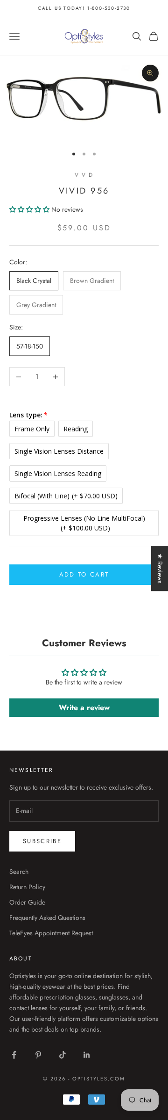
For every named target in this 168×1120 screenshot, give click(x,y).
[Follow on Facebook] (14, 1055)
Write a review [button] (84, 707)
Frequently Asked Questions (47, 917)
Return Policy (27, 887)
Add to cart (84, 574)
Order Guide (27, 902)
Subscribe (42, 841)
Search (18, 871)
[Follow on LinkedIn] (86, 1055)
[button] (30, 209)
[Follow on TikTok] (62, 1055)
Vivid (84, 175)
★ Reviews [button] (160, 568)
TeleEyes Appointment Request (51, 933)
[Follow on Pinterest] (38, 1055)
